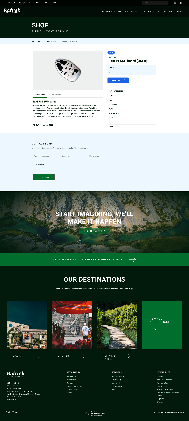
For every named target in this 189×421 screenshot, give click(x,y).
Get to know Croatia (118, 376)
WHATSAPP (29, 3)
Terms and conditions (164, 380)
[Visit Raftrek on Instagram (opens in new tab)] (13, 412)
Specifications (55, 95)
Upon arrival (116, 383)
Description (40, 95)
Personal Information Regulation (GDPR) (168, 394)
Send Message (44, 177)
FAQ (113, 389)
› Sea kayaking (112, 118)
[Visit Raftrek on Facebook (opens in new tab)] (6, 412)
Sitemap (160, 402)
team (108, 289)
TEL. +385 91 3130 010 (12, 3)
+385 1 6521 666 (12, 386)
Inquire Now (116, 80)
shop (54, 41)
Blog (171, 11)
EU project (160, 399)
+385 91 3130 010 (12, 383)
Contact (179, 11)
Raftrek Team (71, 380)
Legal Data (160, 376)
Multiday (135, 11)
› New (109, 100)
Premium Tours (109, 11)
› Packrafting (112, 104)
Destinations (71, 383)
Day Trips (122, 11)
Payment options (163, 383)
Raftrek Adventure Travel (41, 41)
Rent (165, 11)
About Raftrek (71, 376)
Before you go (117, 380)
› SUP (109, 122)
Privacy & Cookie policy (165, 389)
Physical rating (117, 386)
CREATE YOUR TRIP (94, 231)
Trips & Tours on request (75, 386)
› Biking (110, 96)
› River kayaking (113, 113)
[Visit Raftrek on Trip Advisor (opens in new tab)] (17, 412)
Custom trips (149, 11)
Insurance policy (162, 386)
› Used (110, 127)
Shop (159, 11)
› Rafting (110, 109)
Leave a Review (72, 389)
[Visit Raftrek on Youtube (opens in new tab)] (9, 412)
